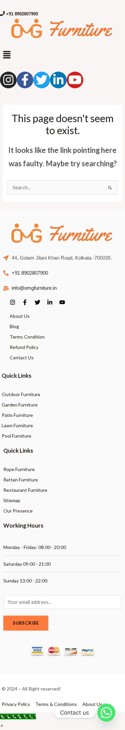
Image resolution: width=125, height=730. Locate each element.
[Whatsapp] (106, 713)
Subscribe (26, 623)
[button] (1, 725)
